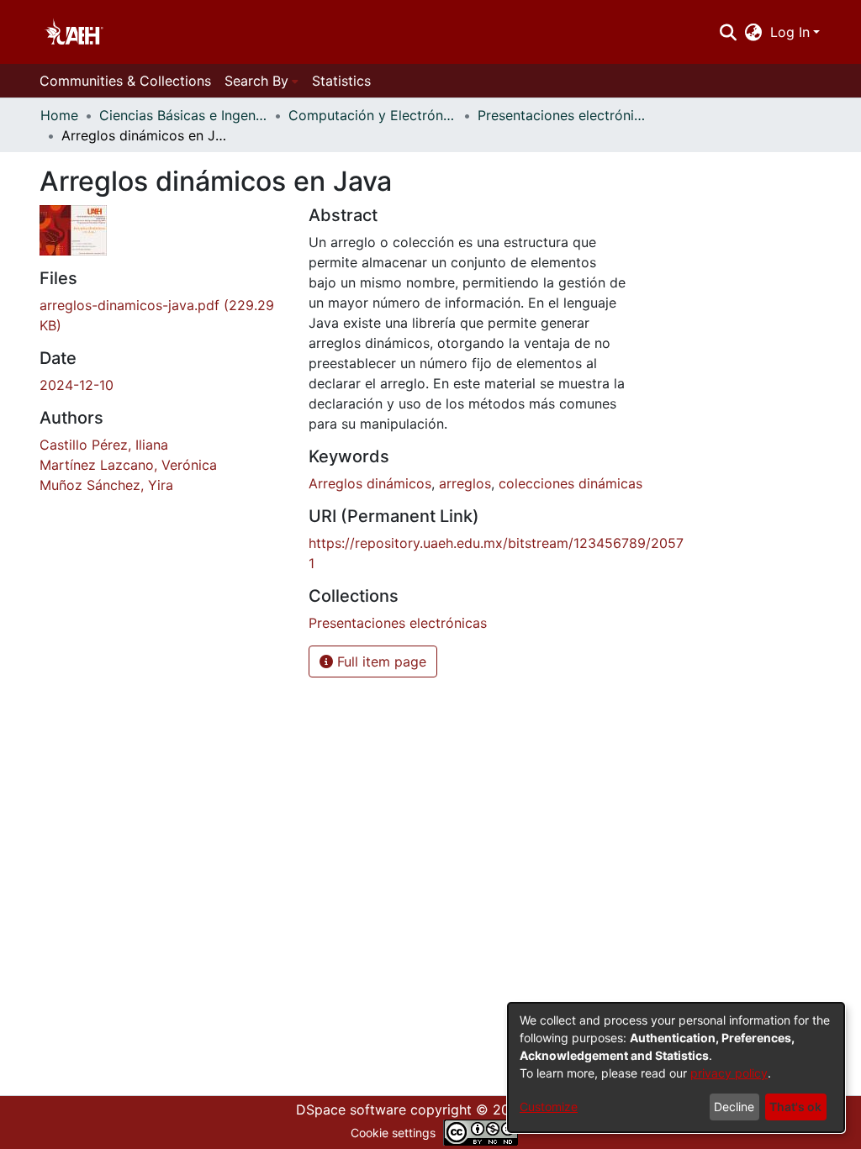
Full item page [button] (379, 661)
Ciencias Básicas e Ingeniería (183, 115)
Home (59, 115)
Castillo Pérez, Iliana (104, 444)
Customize (549, 1106)
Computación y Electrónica (372, 115)
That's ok (795, 1106)
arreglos (465, 483)
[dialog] (676, 1067)
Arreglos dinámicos (370, 483)
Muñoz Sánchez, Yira (106, 485)
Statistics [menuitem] (341, 80)
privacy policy (729, 1073)
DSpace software (351, 1109)
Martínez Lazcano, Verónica (128, 464)
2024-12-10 (77, 385)
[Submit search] (727, 32)
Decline (734, 1106)
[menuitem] (753, 32)
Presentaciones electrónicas (562, 115)
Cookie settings (393, 1132)
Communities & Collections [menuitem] (125, 80)
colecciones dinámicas (570, 483)
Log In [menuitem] (790, 32)
